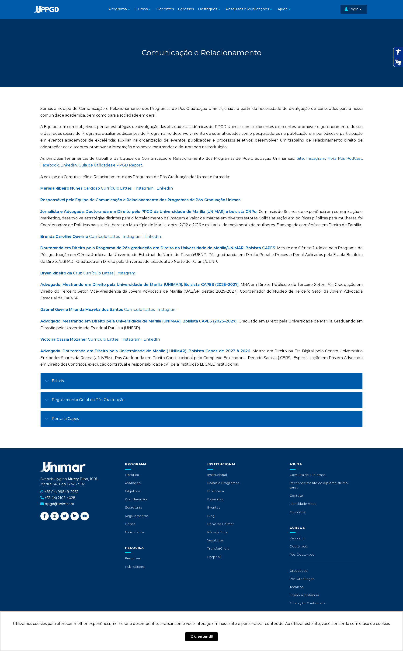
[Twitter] (64, 516)
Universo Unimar (220, 524)
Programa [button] (118, 9)
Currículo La (99, 339)
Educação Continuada (308, 603)
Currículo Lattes (116, 188)
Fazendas (215, 499)
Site (300, 158)
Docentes (165, 9)
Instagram (315, 158)
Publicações (135, 566)
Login (353, 9)
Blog (211, 516)
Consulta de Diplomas (307, 475)
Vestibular (215, 540)
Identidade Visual (304, 504)
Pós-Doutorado (302, 554)
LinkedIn (68, 165)
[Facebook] (44, 516)
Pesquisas (132, 558)
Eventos (213, 507)
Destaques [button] (207, 9)
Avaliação (133, 483)
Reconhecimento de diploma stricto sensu (319, 485)
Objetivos (133, 491)
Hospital (214, 557)
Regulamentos (137, 516)
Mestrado (297, 538)
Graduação (299, 570)
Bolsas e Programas (223, 483)
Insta (126, 339)
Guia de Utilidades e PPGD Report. (110, 165)
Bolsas (130, 524)
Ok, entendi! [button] (202, 636)
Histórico (132, 475)
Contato (296, 495)
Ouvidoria (298, 512)
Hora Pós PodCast (344, 158)
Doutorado (298, 546)
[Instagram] (54, 516)
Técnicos (296, 587)
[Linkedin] (74, 516)
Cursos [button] (141, 9)
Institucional (217, 475)
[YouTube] (84, 516)
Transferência (218, 548)
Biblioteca (215, 491)
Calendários (134, 532)
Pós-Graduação (302, 579)
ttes (114, 339)
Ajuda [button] (283, 9)
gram (135, 339)
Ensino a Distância (304, 595)
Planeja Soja (217, 532)
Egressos (186, 9)
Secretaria (133, 507)
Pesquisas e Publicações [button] (247, 9)
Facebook (49, 165)
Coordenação (136, 499)
